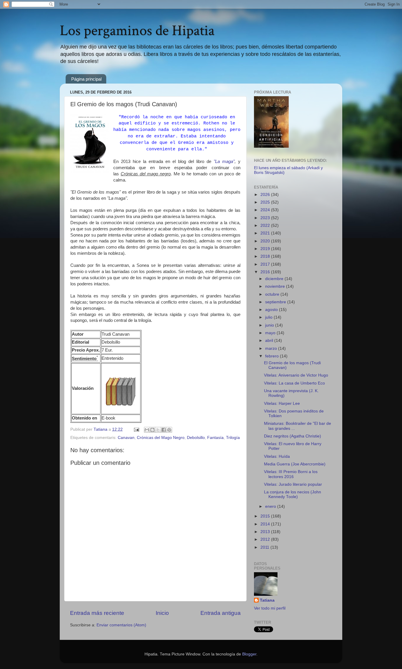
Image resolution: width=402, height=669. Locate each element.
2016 (265, 272)
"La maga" (224, 161)
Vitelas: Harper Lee (282, 403)
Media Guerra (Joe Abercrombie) (294, 464)
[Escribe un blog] (152, 430)
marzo (271, 348)
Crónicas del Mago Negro (161, 437)
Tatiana (267, 600)
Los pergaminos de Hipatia (137, 30)
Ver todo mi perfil (269, 608)
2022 (265, 225)
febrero (272, 356)
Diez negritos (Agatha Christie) (292, 436)
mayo (271, 333)
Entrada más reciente (97, 613)
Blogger (249, 654)
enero (271, 506)
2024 (265, 210)
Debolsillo (196, 437)
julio (269, 317)
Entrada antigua (220, 613)
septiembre (276, 302)
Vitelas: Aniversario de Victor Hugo (296, 375)
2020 (265, 241)
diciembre (275, 279)
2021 (265, 233)
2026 (265, 194)
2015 (265, 516)
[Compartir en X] (158, 430)
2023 (265, 218)
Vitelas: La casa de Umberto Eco (294, 383)
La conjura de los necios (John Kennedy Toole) (292, 494)
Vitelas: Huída (277, 456)
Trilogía (233, 437)
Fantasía (215, 437)
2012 (265, 539)
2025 (265, 202)
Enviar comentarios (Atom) (121, 625)
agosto (272, 309)
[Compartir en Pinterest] (169, 430)
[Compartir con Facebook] (164, 430)
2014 (265, 524)
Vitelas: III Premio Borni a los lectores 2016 (291, 474)
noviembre (275, 286)
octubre (272, 294)
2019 (265, 249)
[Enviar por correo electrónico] (147, 430)
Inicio (162, 613)
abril (269, 340)
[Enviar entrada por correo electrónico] (136, 429)
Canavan (126, 437)
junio (270, 325)
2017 (265, 264)
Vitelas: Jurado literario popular (293, 484)
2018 (265, 256)
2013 (265, 532)
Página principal (86, 78)
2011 (265, 547)
